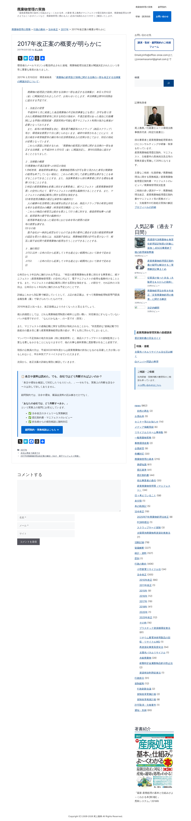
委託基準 (142, 469)
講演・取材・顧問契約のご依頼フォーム (154, 44)
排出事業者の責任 (146, 480)
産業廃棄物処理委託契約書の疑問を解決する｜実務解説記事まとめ (160, 265)
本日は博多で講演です (30, 453)
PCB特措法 (143, 522)
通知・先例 (141, 710)
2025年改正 (145, 617)
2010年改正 (145, 580)
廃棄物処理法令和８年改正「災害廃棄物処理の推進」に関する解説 (160, 294)
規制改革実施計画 (146, 694)
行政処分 (139, 678)
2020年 (143, 612)
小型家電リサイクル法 (149, 569)
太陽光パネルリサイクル (152, 652)
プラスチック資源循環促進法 (154, 628)
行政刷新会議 (144, 688)
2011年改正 (145, 585)
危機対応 (139, 453)
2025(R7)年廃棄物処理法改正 (153, 517)
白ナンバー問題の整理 (146, 361)
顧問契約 (162, 7)
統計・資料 (141, 553)
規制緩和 (139, 683)
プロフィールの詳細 (145, 207)
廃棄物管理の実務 (31, 9)
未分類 (138, 500)
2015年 (143, 590)
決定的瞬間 (153, 307)
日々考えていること (145, 495)
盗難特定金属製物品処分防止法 (156, 663)
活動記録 (139, 542)
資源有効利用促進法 (150, 672)
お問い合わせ (162, 16)
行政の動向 (141, 563)
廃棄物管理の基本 (144, 459)
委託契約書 (143, 475)
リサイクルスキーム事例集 (149, 432)
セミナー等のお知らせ (146, 421)
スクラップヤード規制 (149, 527)
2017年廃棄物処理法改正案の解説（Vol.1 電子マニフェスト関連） (50, 456)
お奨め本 (139, 416)
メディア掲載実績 (144, 427)
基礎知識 (142, 464)
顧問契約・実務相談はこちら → (42, 429)
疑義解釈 (139, 547)
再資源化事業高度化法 (151, 647)
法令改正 (139, 511)
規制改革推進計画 (146, 699)
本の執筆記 (141, 506)
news (138, 405)
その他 (143, 622)
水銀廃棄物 (145, 657)
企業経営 (139, 448)
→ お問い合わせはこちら (149, 385)
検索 (137, 77)
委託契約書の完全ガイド (148, 338)
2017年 (24, 450)
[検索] (169, 83)
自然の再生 (143, 411)
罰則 (137, 558)
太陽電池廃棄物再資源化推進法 (153, 532)
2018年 (143, 606)
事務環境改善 (142, 443)
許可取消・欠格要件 (145, 705)
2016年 (143, 596)
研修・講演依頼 (143, 16)
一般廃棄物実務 (143, 437)
